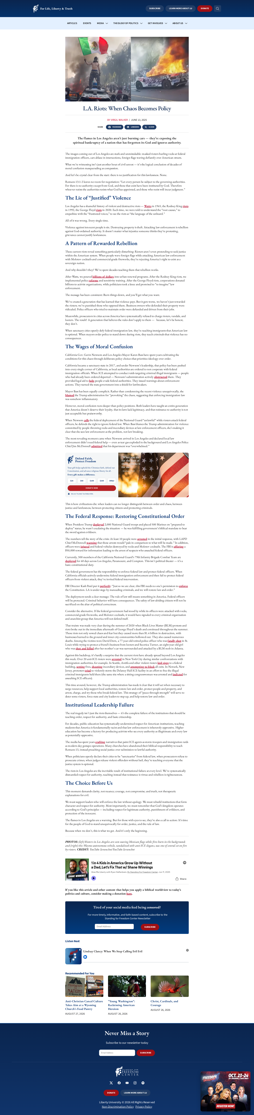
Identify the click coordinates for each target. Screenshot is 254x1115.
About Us (178, 23)
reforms (93, 280)
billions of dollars (103, 276)
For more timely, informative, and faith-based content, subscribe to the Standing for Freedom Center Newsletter (127, 916)
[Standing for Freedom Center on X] (111, 1083)
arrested (142, 539)
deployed (98, 524)
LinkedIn (135, 127)
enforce (183, 586)
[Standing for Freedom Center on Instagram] (135, 1083)
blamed (69, 395)
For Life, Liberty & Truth (56, 8)
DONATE (111, 1092)
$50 (81, 480)
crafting (100, 742)
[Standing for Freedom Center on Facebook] (119, 1083)
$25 (71, 480)
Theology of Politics (125, 23)
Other (111, 480)
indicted (178, 674)
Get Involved (155, 23)
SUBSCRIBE (150, 927)
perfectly (105, 586)
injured (85, 546)
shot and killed (85, 648)
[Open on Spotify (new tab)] (187, 949)
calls (86, 420)
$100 (92, 480)
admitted (96, 446)
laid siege (163, 663)
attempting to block (142, 667)
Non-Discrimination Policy (118, 1107)
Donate (205, 8)
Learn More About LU (180, 8)
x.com (151, 127)
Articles (72, 23)
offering (179, 546)
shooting (97, 667)
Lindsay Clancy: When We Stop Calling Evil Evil (112, 951)
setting (80, 667)
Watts (147, 206)
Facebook (116, 127)
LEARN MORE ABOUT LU (135, 1092)
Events (87, 23)
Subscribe (154, 8)
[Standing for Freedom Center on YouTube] (127, 1083)
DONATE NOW (92, 488)
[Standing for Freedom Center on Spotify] (143, 1083)
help (91, 381)
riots (185, 206)
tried (88, 670)
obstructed (160, 377)
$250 (102, 480)
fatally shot (174, 641)
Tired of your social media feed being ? (127, 907)
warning (91, 543)
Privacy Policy (143, 1107)
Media (100, 23)
